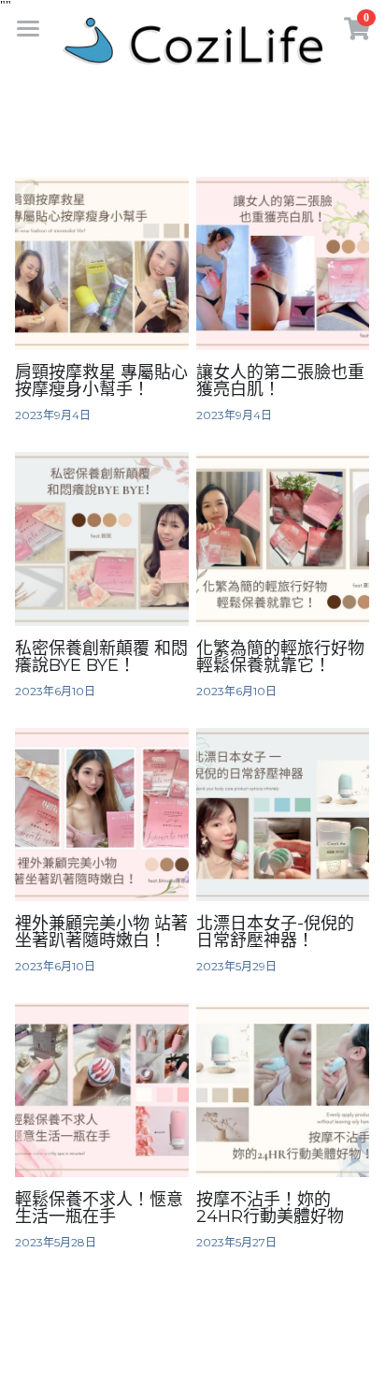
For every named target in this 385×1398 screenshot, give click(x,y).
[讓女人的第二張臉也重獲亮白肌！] (282, 263)
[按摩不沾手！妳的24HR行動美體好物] (282, 1089)
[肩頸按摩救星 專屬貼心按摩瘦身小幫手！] (101, 263)
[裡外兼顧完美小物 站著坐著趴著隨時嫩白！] (101, 814)
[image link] (192, 40)
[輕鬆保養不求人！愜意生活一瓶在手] (101, 1089)
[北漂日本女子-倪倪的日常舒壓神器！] (282, 814)
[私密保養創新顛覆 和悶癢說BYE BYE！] (101, 538)
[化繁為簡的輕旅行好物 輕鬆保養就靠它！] (282, 538)
